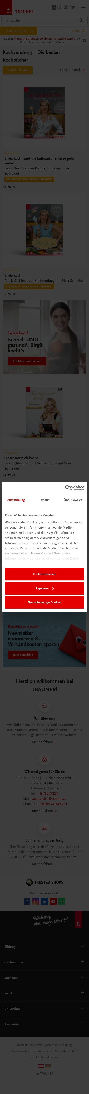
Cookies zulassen (44, 574)
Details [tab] (44, 500)
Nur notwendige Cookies (44, 602)
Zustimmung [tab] (16, 500)
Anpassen (42, 588)
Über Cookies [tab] (73, 500)
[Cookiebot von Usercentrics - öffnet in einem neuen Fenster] (65, 488)
